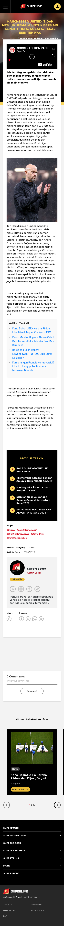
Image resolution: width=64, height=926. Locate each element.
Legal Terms (9, 910)
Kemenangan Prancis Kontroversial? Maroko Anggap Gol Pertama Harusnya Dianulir (33, 366)
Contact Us (36, 904)
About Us (7, 904)
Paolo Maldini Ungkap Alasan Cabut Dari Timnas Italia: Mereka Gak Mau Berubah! (33, 341)
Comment (32, 691)
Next (57, 805)
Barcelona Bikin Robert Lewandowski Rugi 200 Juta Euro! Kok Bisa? (32, 353)
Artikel (11, 38)
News (15, 38)
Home (3, 38)
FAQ (5, 916)
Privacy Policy (37, 910)
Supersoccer (9, 38)
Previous (6, 805)
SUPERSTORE (11, 873)
